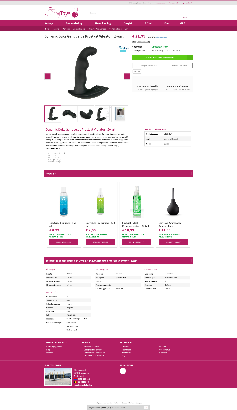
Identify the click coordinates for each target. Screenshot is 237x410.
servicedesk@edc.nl (83, 385)
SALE (182, 23)
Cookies (162, 346)
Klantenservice (160, 3)
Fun (166, 23)
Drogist (128, 23)
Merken (49, 352)
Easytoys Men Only (171, 139)
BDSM (148, 23)
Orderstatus (164, 349)
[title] (123, 49)
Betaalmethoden (91, 346)
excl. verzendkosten (161, 37)
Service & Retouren (179, 65)
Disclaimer (117, 403)
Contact (125, 346)
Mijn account (173, 3)
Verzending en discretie (94, 352)
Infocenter (126, 352)
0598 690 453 (84, 379)
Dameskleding (74, 23)
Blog (48, 349)
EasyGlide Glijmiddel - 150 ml (62, 224)
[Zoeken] (142, 13)
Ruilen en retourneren (94, 355)
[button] (47, 76)
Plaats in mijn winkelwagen (160, 57)
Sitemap (163, 352)
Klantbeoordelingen (135, 403)
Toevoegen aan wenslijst (147, 65)
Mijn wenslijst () (187, 3)
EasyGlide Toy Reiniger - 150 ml (100, 224)
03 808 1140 (83, 382)
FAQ (123, 355)
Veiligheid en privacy (93, 349)
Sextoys (48, 23)
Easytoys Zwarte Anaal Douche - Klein (170, 224)
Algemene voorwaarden (104, 403)
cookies (123, 407)
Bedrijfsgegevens (54, 346)
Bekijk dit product (63, 242)
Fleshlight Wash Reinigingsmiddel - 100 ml (135, 224)
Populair (118, 173)
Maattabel (137, 71)
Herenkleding (103, 23)
